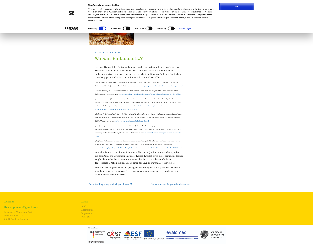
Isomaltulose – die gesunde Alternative (170, 184)
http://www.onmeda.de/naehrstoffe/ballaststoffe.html (131, 121)
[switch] (126, 28)
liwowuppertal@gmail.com (21, 207)
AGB (83, 206)
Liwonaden (115, 52)
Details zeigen (185, 29)
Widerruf (85, 216)
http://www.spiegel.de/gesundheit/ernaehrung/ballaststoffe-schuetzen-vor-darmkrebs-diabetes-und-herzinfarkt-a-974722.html (140, 148)
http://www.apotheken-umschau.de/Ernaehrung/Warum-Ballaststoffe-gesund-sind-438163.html (150, 94)
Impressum (86, 213)
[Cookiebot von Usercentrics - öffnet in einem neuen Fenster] (71, 28)
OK (236, 6)
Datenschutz (87, 209)
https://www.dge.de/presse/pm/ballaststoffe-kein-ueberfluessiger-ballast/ (159, 86)
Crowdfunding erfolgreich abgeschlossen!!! (110, 184)
